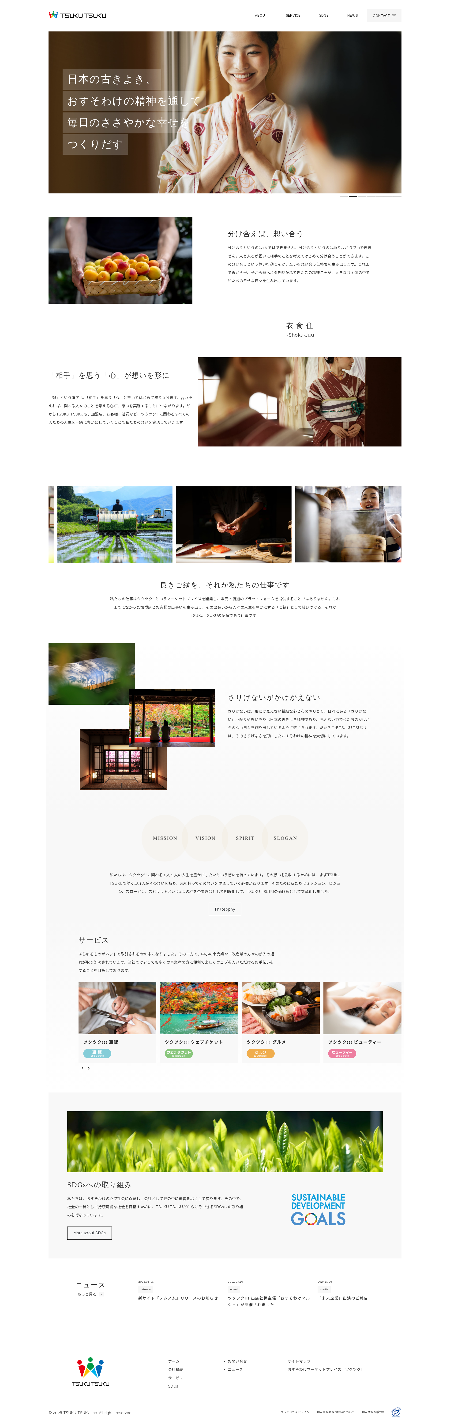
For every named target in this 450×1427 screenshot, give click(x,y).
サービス (176, 1378)
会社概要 (176, 1369)
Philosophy (225, 909)
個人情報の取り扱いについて (336, 1412)
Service (293, 15)
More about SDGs (89, 1233)
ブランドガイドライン (295, 1412)
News (352, 15)
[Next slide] (89, 1068)
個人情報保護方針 (373, 1412)
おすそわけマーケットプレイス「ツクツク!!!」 (328, 1369)
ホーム (174, 1361)
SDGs (324, 15)
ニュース (235, 1369)
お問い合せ (237, 1361)
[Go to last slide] (82, 1068)
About (261, 15)
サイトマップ (299, 1361)
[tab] (344, 196)
